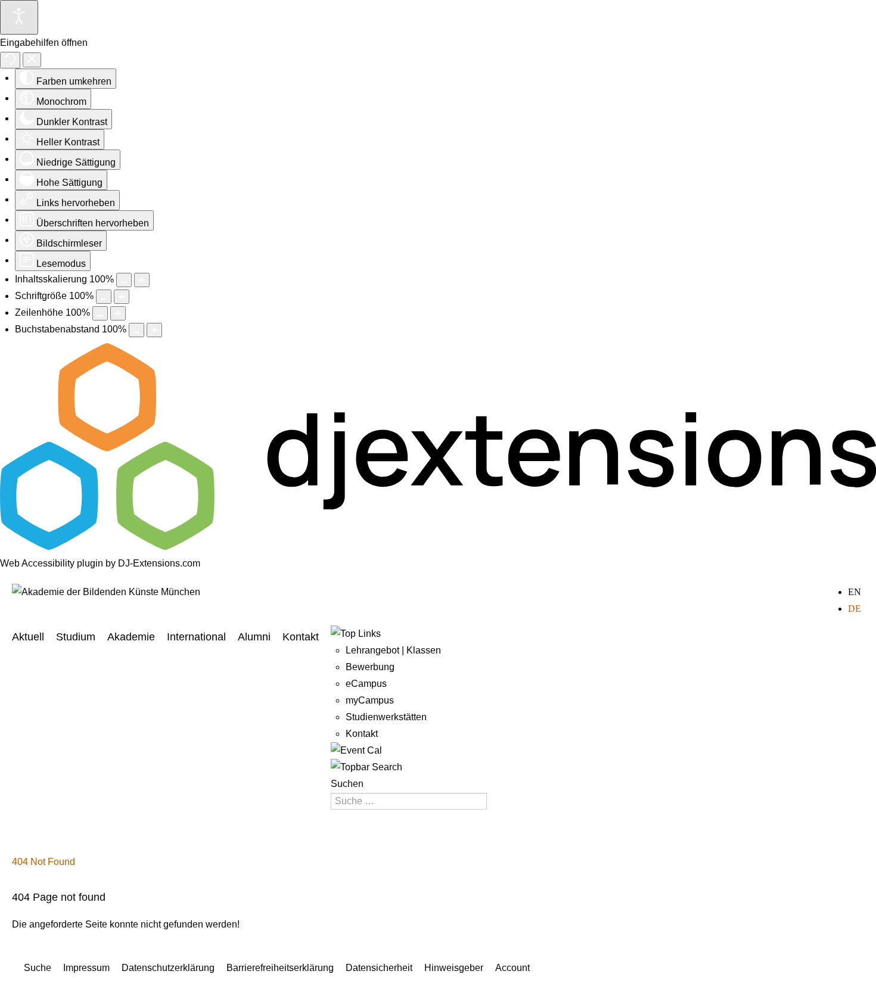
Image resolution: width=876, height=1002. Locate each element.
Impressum (86, 968)
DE (854, 608)
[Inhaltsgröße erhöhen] (142, 280)
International (196, 637)
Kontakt (300, 637)
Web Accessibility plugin (51, 563)
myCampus (370, 700)
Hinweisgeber (453, 968)
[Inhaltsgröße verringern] (124, 280)
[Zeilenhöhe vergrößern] (118, 313)
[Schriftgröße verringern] (103, 297)
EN (854, 592)
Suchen (347, 784)
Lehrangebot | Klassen (393, 650)
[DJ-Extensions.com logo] (438, 547)
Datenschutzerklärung (168, 968)
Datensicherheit (379, 968)
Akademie (131, 637)
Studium (75, 637)
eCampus (366, 684)
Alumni (254, 637)
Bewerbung (370, 667)
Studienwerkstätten (386, 717)
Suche (37, 968)
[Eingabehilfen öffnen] (19, 17)
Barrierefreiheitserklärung (280, 968)
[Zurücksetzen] (10, 60)
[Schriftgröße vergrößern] (121, 297)
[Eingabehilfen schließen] (32, 59)
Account (512, 968)
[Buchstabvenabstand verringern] (136, 330)
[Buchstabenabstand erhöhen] (154, 330)
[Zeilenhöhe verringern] (100, 313)
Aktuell (28, 637)
